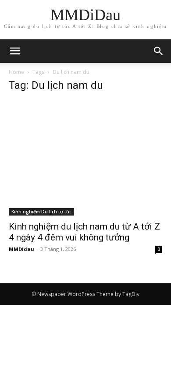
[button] (158, 51)
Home (16, 72)
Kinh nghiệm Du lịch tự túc (41, 212)
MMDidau (21, 249)
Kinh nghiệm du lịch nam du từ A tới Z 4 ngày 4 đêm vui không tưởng (84, 232)
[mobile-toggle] (15, 51)
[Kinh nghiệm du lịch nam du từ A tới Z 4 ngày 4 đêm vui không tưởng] (85, 158)
